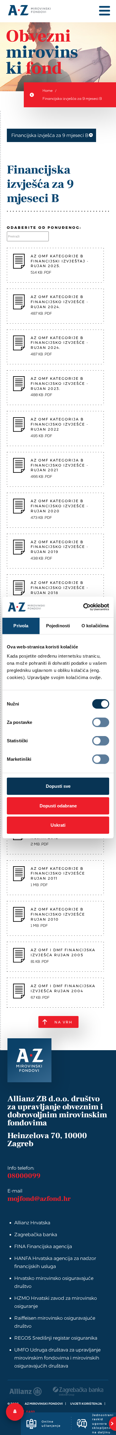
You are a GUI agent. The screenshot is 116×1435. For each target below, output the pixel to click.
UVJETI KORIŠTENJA (86, 1404)
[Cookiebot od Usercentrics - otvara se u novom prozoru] (83, 607)
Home (48, 90)
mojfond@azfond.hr (39, 1198)
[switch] (100, 722)
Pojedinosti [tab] (58, 625)
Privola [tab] (20, 625)
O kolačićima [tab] (95, 625)
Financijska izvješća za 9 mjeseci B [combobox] (50, 135)
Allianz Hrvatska (32, 1223)
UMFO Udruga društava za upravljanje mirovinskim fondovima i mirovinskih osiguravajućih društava (57, 1358)
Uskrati (58, 825)
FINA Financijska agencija (43, 1246)
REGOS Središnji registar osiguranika (55, 1338)
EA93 (30, 1412)
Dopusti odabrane (58, 805)
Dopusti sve (58, 786)
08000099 (23, 1175)
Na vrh (63, 1022)
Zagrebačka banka (35, 1234)
